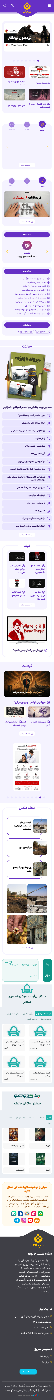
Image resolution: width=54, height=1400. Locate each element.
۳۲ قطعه (33, 1079)
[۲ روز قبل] (26, 767)
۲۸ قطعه (33, 1048)
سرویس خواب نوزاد (26, 331)
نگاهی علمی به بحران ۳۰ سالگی (34, 286)
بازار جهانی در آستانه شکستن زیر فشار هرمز (28, 430)
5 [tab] (22, 61)
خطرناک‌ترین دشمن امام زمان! (18, 594)
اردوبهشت (20, 1170)
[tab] (42, 127)
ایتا (37, 1220)
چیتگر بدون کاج (25, 847)
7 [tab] (14, 61)
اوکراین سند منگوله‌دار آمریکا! (33, 518)
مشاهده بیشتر (25, 165)
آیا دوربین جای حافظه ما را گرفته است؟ (31, 313)
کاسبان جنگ (40, 511)
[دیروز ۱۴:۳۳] (40, 848)
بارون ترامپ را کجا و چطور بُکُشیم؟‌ (31, 415)
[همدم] (27, 245)
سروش (20, 1213)
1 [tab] (38, 61)
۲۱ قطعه (7, 1048)
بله (13, 1213)
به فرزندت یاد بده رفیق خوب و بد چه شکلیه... (28, 309)
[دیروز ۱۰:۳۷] (14, 94)
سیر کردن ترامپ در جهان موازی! (30, 702)
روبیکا (27, 1213)
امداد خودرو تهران (42, 331)
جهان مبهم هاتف (17, 1145)
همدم (27, 253)
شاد (40, 1213)
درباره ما (45, 1362)
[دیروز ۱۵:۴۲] (40, 826)
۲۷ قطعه (7, 1079)
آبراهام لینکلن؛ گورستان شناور (33, 423)
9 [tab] (12, 797)
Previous (47, 38)
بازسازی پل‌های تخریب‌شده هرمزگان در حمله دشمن (22, 826)
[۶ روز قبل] (27, 684)
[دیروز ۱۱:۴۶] (40, 869)
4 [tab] (26, 61)
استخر (48, 1170)
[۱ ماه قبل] (27, 204)
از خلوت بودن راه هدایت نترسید (16, 83)
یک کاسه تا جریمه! (43, 83)
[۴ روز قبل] (37, 556)
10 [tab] (8, 797)
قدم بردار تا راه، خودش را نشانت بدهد (31, 297)
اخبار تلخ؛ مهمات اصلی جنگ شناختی (31, 487)
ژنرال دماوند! (40, 438)
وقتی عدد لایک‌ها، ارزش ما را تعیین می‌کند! (39, 106)
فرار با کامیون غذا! (38, 454)
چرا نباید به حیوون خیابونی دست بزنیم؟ (30, 294)
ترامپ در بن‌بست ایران (36, 503)
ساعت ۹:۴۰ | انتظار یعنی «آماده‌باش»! (38, 569)
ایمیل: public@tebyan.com (35, 1333)
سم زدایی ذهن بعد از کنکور (35, 305)
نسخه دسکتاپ (28, 1372)
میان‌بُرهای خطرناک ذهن (40, 723)
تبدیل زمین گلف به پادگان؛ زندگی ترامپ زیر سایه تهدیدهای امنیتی (26, 478)
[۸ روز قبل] (15, 711)
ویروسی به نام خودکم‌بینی (36, 282)
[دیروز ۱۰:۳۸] (27, 37)
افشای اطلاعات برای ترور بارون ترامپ (30, 526)
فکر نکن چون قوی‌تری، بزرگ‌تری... (33, 278)
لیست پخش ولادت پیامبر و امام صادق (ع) (40, 1043)
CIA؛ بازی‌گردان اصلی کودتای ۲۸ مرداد (15, 723)
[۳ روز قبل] (39, 72)
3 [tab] (30, 61)
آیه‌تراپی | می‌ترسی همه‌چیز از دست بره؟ (37, 596)
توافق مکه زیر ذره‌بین (37, 495)
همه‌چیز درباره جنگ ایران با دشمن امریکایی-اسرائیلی (27, 407)
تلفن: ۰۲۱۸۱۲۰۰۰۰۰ (41, 1327)
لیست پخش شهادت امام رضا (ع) (41, 1074)
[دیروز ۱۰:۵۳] (17, 929)
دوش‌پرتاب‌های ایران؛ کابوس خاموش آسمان (27, 469)
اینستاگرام (23, 1220)
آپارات (33, 1213)
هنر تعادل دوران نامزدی (16, 105)
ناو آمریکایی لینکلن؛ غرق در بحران (31, 461)
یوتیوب (30, 1220)
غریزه (48, 1145)
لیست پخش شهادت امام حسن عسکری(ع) (15, 1043)
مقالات (27, 346)
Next (7, 38)
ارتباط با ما (44, 1356)
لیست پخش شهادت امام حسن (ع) (15, 1074)
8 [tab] (16, 797)
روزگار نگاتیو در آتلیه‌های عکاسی (22, 869)
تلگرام (17, 1220)
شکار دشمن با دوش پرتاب (35, 446)
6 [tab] (18, 61)
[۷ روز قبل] (39, 711)
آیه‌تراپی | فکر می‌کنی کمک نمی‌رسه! (17, 569)
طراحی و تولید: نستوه (25, 1395)
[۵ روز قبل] (27, 148)
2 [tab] (34, 61)
